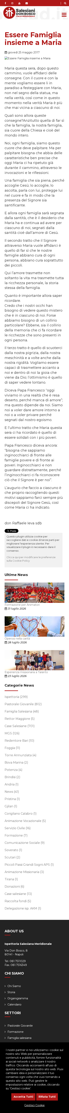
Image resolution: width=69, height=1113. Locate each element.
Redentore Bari (19, 740)
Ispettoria (16, 697)
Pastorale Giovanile (23, 704)
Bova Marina (16, 762)
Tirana (11, 879)
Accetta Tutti (23, 1096)
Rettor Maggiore (20, 719)
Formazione (16, 835)
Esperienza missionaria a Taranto (26, 672)
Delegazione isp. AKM (23, 908)
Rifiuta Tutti (47, 1096)
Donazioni (14, 886)
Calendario (14, 1004)
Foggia (12, 748)
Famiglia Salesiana (22, 711)
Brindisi (12, 777)
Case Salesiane (20, 726)
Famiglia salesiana (19, 1038)
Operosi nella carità (17, 638)
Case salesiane (18, 894)
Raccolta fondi (18, 901)
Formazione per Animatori (22, 605)
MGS (12, 733)
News (12, 792)
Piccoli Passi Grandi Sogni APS (29, 864)
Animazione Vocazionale (25, 821)
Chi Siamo (14, 986)
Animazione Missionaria (24, 872)
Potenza (13, 770)
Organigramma (17, 998)
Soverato (13, 850)
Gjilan (11, 806)
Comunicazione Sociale (25, 843)
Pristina (12, 799)
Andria (12, 784)
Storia (11, 992)
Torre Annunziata (20, 755)
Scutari (12, 857)
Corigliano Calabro (21, 813)
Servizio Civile (18, 828)
